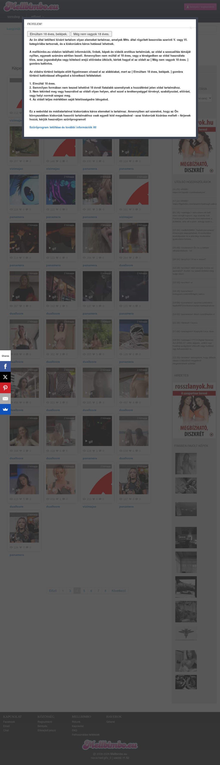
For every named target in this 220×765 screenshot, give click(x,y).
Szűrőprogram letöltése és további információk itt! (62, 127)
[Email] (5, 398)
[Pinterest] (5, 387)
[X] (5, 377)
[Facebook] (5, 366)
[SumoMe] (5, 409)
